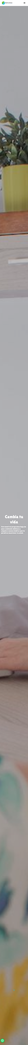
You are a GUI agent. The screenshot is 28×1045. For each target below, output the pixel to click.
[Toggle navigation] (24, 3)
